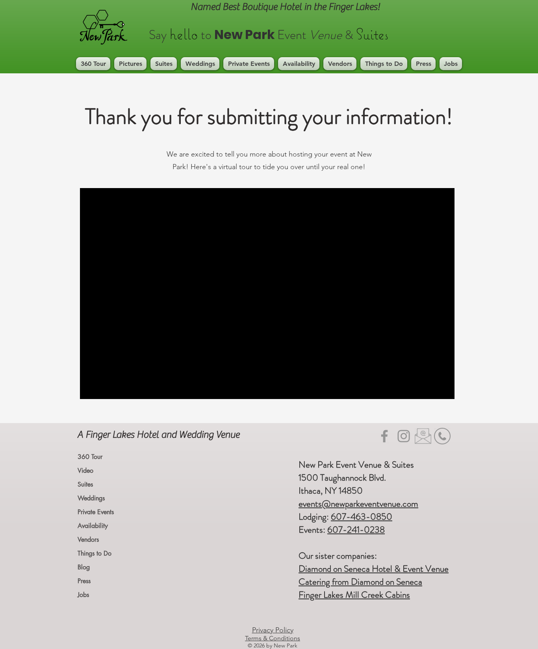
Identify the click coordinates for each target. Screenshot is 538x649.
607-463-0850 (361, 516)
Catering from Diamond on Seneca (360, 581)
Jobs (83, 595)
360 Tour (90, 457)
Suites (85, 484)
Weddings (91, 498)
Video (85, 470)
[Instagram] (403, 436)
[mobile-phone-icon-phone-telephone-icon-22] (442, 436)
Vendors (88, 539)
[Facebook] (384, 436)
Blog (84, 567)
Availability (93, 526)
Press (84, 581)
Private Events (96, 512)
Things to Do (94, 553)
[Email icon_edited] (423, 436)
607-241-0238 (356, 529)
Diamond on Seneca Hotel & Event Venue (374, 568)
